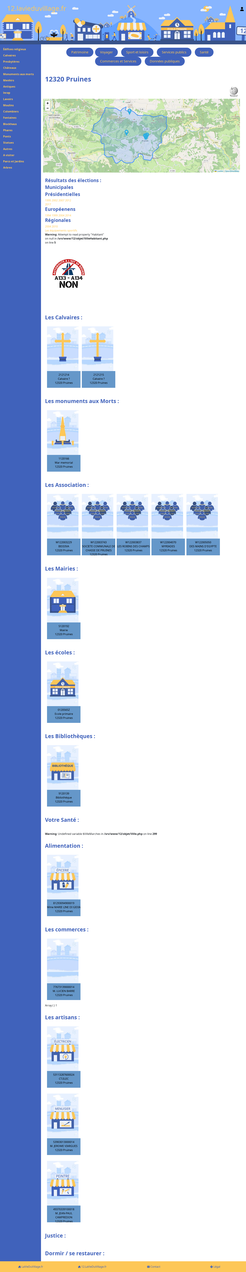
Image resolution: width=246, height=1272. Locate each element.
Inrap (6, 93)
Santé (204, 52)
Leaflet (220, 171)
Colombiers (11, 111)
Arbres (7, 167)
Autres (7, 149)
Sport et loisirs (137, 52)
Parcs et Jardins (13, 161)
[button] (129, 111)
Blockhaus (10, 124)
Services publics (174, 52)
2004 (61, 215)
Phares (7, 130)
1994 (48, 215)
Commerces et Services (118, 61)
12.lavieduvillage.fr (36, 8)
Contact (155, 1266)
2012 (68, 200)
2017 (48, 204)
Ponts (7, 136)
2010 (55, 226)
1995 (48, 200)
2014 (68, 215)
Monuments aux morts (18, 74)
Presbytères (11, 61)
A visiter (8, 155)
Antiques (9, 86)
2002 (55, 200)
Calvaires (9, 55)
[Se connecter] (242, 8)
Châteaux (9, 68)
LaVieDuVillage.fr (32, 1266)
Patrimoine (79, 52)
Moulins (8, 105)
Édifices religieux (14, 49)
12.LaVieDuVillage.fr (94, 1266)
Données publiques (165, 61)
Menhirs (8, 80)
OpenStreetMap (232, 171)
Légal (216, 1266)
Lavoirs (8, 99)
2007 (61, 200)
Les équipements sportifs (61, 230)
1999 (55, 215)
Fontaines (9, 118)
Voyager (106, 52)
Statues (8, 142)
